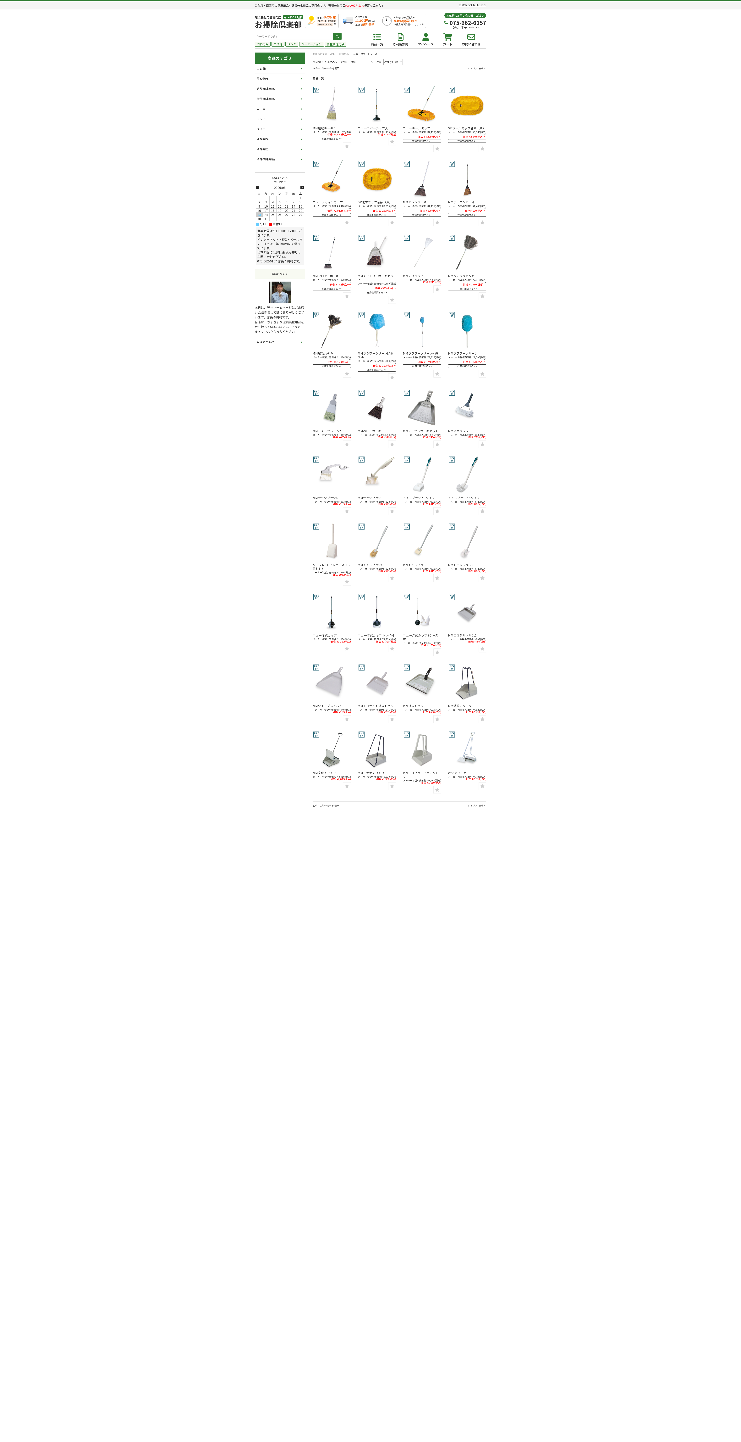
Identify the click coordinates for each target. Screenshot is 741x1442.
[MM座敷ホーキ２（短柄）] (332, 105)
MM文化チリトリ (324, 773)
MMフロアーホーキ (326, 276)
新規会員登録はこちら (472, 5)
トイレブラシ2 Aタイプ (464, 498)
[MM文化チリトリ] (332, 750)
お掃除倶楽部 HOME (324, 53)
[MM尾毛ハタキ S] (332, 330)
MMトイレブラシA (461, 565)
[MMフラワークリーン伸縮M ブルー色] (422, 330)
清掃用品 (262, 44)
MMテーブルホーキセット (420, 431)
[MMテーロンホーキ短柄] (467, 179)
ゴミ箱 (278, 44)
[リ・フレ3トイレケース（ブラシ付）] (332, 542)
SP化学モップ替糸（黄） (375, 202)
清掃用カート (266, 149)
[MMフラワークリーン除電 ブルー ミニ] (377, 330)
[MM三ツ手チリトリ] (377, 750)
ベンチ (292, 44)
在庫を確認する (330, 138)
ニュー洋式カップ (325, 635)
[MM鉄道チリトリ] (467, 683)
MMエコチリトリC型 (462, 635)
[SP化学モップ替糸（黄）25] (377, 179)
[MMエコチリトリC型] (467, 612)
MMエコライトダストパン (376, 706)
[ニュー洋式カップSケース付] (422, 612)
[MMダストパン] (422, 683)
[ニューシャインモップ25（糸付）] (332, 179)
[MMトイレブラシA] (467, 542)
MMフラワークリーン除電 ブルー (375, 355)
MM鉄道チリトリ (460, 706)
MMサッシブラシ (369, 498)
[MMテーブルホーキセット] (422, 408)
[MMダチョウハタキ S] (467, 253)
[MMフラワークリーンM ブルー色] (467, 330)
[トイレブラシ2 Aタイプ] (467, 475)
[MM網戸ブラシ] (467, 408)
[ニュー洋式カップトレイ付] (377, 612)
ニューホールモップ (416, 128)
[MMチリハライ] (422, 253)
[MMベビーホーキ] (377, 408)
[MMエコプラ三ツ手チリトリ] (422, 750)
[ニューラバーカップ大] (377, 105)
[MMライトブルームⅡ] (332, 408)
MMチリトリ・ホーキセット (375, 278)
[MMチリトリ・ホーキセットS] (377, 253)
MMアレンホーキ (414, 202)
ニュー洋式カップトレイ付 (376, 635)
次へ (475, 68)
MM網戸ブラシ (458, 431)
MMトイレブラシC (370, 565)
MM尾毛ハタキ (323, 353)
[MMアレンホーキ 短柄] (422, 179)
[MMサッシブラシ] (377, 475)
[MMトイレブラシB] (422, 542)
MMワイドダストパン (328, 706)
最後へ (482, 68)
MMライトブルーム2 (327, 431)
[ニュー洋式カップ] (332, 612)
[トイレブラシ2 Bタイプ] (422, 475)
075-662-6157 (468, 22)
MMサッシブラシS (325, 498)
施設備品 (263, 79)
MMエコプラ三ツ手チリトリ (421, 774)
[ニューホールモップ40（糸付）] (422, 105)
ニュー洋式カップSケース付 (420, 637)
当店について (266, 342)
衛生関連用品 (335, 44)
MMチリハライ (413, 276)
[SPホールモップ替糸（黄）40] (467, 105)
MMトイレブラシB (416, 565)
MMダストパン (413, 706)
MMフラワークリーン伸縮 (420, 353)
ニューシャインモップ (328, 202)
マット (261, 119)
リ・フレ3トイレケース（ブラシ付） (332, 566)
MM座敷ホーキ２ (324, 128)
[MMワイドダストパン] (332, 683)
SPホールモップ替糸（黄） (467, 128)
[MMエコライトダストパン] (377, 683)
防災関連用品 (266, 89)
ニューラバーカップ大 (373, 128)
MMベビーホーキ (369, 431)
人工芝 (261, 109)
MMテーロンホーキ (461, 202)
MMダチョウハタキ (461, 276)
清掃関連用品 (266, 159)
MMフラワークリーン (463, 353)
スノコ (261, 129)
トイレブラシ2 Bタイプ (419, 498)
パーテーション (311, 44)
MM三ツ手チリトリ (371, 773)
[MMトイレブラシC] (377, 542)
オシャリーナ (457, 773)
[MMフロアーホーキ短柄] (332, 253)
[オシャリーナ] (467, 750)
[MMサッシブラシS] (332, 475)
